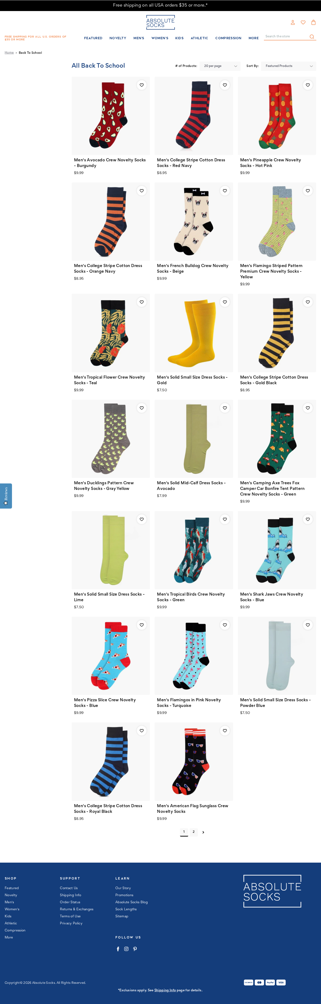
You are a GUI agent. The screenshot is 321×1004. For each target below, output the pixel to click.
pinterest (134, 948)
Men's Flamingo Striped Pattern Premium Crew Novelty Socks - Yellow (271, 271)
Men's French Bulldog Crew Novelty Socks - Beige (192, 269)
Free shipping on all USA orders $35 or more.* (160, 6)
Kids (179, 38)
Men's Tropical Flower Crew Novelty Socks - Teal (109, 380)
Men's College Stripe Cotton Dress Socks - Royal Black (108, 809)
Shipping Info (70, 895)
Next (203, 832)
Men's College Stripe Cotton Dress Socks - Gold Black (274, 380)
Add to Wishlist (142, 85)
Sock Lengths (126, 909)
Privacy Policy (71, 923)
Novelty (118, 38)
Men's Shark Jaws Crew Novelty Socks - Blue (271, 597)
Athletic (199, 38)
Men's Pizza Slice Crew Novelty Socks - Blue (105, 703)
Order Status (70, 902)
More (254, 38)
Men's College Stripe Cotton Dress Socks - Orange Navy (108, 269)
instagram (126, 948)
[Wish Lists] (303, 22)
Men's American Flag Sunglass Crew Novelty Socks (192, 809)
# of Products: (186, 66)
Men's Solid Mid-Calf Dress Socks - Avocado (191, 486)
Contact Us (69, 888)
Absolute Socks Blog (131, 902)
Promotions (124, 895)
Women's (159, 38)
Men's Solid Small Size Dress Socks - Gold (192, 380)
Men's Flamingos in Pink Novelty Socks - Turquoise (189, 703)
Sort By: (253, 66)
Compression (228, 38)
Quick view (111, 116)
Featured (93, 38)
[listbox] (220, 66)
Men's (138, 38)
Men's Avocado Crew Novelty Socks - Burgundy (110, 163)
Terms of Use (70, 916)
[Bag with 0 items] (313, 22)
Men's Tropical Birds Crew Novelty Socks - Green (191, 597)
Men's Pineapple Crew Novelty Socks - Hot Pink (270, 163)
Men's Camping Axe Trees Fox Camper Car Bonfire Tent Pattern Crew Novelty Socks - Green (272, 488)
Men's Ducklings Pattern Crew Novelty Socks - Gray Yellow (104, 486)
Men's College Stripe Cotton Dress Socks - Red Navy (191, 163)
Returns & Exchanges (76, 909)
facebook (117, 948)
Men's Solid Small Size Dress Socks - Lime (109, 597)
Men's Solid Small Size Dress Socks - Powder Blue (275, 703)
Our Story (123, 888)
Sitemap (121, 916)
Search (312, 36)
